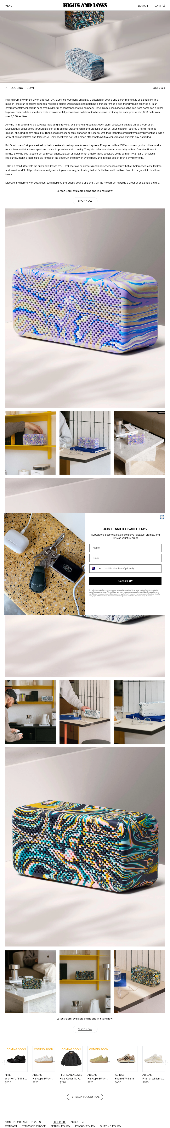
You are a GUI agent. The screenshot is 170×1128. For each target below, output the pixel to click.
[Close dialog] (162, 517)
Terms (149, 596)
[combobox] (96, 569)
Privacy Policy (140, 596)
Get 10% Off (125, 581)
